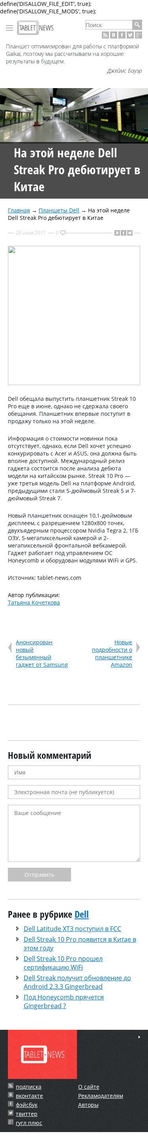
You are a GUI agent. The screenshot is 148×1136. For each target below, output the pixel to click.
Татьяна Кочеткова (34, 602)
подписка (28, 1086)
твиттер (26, 1114)
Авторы (88, 1104)
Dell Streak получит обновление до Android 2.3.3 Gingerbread (77, 982)
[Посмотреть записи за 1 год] (139, 1037)
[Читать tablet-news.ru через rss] (105, 35)
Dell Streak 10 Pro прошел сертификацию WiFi (63, 963)
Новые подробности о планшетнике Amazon (112, 653)
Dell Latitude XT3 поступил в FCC (72, 928)
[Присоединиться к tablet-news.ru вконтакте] (113, 35)
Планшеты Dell (59, 210)
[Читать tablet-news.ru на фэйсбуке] (122, 35)
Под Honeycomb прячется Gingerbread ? (64, 1001)
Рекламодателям (100, 1095)
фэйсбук (26, 1104)
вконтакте (29, 1095)
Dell (82, 913)
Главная (19, 210)
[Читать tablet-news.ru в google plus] (138, 35)
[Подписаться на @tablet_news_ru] (130, 35)
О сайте (88, 1086)
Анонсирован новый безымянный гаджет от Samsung (42, 653)
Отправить (39, 874)
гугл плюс (29, 1123)
